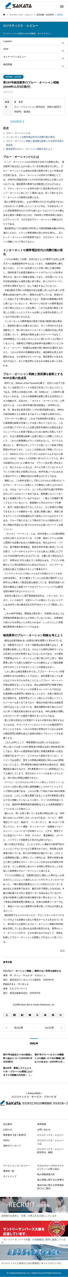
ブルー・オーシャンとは (18, 133)
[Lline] (30, 1015)
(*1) (31, 156)
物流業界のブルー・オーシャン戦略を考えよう (29, 149)
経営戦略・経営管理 (13, 77)
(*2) (56, 401)
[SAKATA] (18, 5)
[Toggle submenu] (63, 42)
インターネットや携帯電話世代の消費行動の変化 (30, 137)
